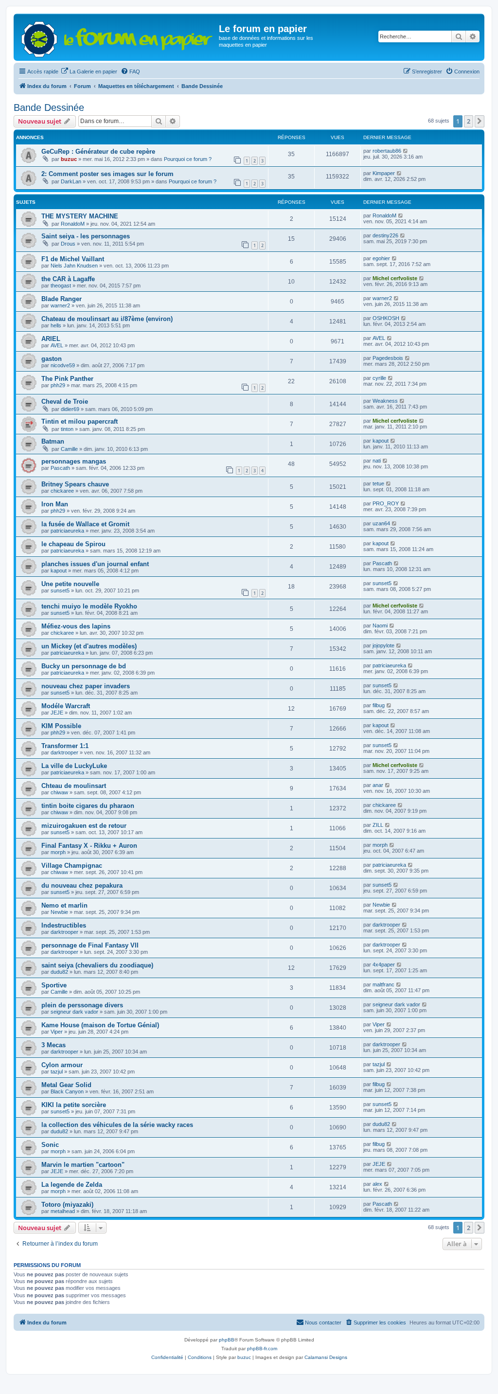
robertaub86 (387, 151)
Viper (57, 1032)
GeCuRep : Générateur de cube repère (98, 151)
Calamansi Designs (325, 1357)
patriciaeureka (67, 531)
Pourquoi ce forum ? (188, 159)
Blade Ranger (61, 299)
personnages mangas (73, 461)
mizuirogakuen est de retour (83, 825)
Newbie (59, 912)
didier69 (70, 409)
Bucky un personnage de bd (83, 666)
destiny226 (385, 235)
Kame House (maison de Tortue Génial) (100, 1025)
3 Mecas (53, 1045)
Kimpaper (384, 173)
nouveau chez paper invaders (85, 686)
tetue (378, 483)
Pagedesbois (388, 358)
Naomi (380, 625)
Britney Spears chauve (75, 484)
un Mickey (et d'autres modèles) (89, 646)
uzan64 (381, 523)
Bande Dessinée (49, 107)
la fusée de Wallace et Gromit (85, 524)
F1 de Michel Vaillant (72, 259)
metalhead (63, 1211)
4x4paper (384, 964)
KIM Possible (61, 726)
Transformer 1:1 (65, 746)
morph (58, 852)
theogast (61, 285)
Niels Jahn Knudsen (74, 265)
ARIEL (50, 338)
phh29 (58, 385)
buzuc (69, 159)
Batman (52, 441)
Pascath (60, 468)
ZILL (378, 825)
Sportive (54, 985)
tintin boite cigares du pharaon (87, 805)
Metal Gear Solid (66, 1085)
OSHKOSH (386, 318)
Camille (69, 449)
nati (377, 461)
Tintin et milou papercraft (79, 421)
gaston (51, 358)
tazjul (57, 1071)
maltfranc (383, 984)
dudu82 (59, 972)
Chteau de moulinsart (73, 785)
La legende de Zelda (71, 1184)
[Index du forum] (117, 37)
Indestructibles (63, 925)
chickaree (62, 491)
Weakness (385, 401)
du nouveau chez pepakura (82, 885)
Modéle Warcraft (65, 706)
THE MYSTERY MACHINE (79, 216)
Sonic (50, 1144)
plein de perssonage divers (82, 1005)
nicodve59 (63, 365)
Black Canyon (67, 1091)
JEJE (57, 712)
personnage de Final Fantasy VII (90, 945)
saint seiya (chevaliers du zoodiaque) (97, 965)
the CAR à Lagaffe (68, 279)
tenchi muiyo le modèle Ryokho (89, 606)
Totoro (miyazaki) (67, 1204)
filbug (379, 705)
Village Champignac (71, 865)
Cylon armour (62, 1065)
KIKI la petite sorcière (73, 1104)
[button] (479, 121)
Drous (68, 244)
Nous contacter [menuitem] (323, 1322)
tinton (67, 429)
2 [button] (468, 121)
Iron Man (54, 504)
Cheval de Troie (64, 401)
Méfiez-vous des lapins (75, 626)
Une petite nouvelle (70, 584)
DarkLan (71, 181)
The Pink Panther (67, 378)
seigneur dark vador (74, 1012)
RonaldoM (73, 224)
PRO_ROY (386, 503)
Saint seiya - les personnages (85, 236)
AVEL (57, 345)
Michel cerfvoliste (395, 278)
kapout (381, 441)
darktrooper (64, 752)
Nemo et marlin (64, 905)
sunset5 (60, 590)
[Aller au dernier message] (406, 151)
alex (377, 1184)
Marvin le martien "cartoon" (82, 1164)
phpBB (226, 1339)
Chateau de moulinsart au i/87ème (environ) (107, 318)
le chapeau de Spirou (73, 544)
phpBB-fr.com (262, 1348)
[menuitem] (89, 71)
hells (56, 325)
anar (378, 785)
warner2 (60, 305)
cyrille (379, 378)
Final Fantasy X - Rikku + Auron (89, 845)
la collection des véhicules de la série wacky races (117, 1124)
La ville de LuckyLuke (74, 765)
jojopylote (383, 645)
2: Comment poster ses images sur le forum (107, 174)
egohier (381, 258)
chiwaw (59, 792)
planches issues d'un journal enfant (95, 564)
